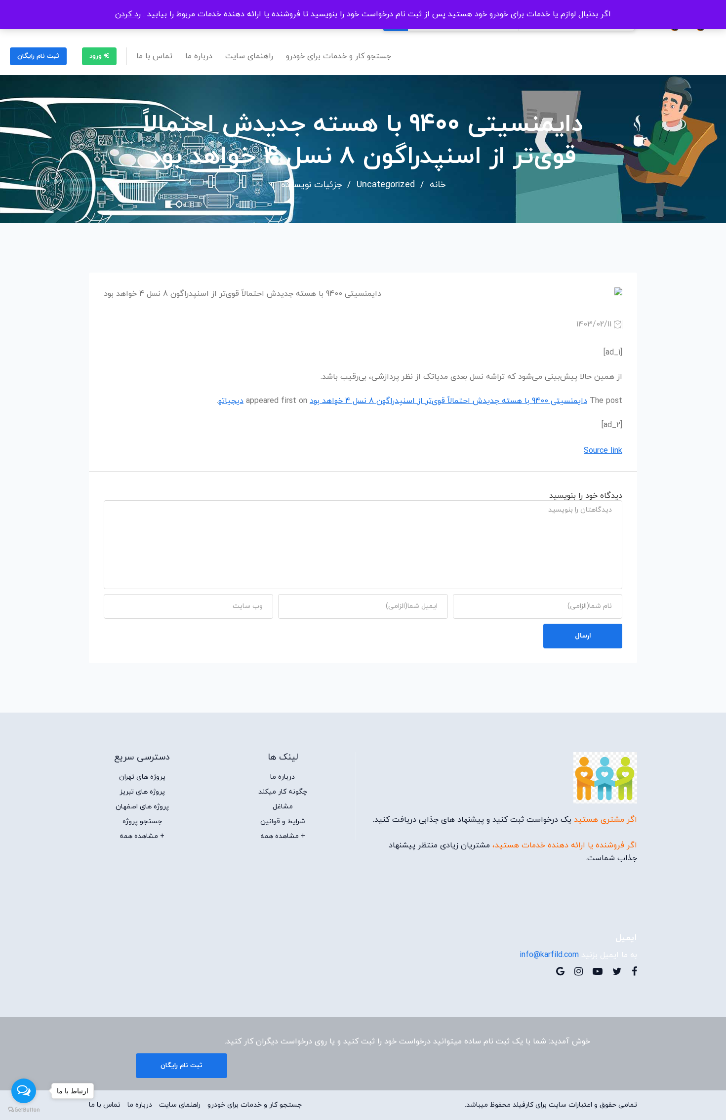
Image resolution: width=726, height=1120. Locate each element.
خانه (437, 185)
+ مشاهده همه (282, 836)
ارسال (583, 635)
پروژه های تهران (142, 777)
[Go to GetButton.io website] (24, 1110)
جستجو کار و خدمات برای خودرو (338, 56)
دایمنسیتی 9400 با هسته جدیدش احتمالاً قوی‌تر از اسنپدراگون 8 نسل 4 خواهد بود (448, 401)
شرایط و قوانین (282, 822)
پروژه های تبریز (142, 792)
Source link (603, 450)
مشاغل (283, 807)
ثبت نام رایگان (38, 56)
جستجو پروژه (142, 822)
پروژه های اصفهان (142, 807)
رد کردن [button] (128, 14)
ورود (96, 56)
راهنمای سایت (249, 56)
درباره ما (198, 56)
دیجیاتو (230, 401)
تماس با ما (154, 56)
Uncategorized (386, 185)
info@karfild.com (549, 955)
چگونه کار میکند (282, 792)
